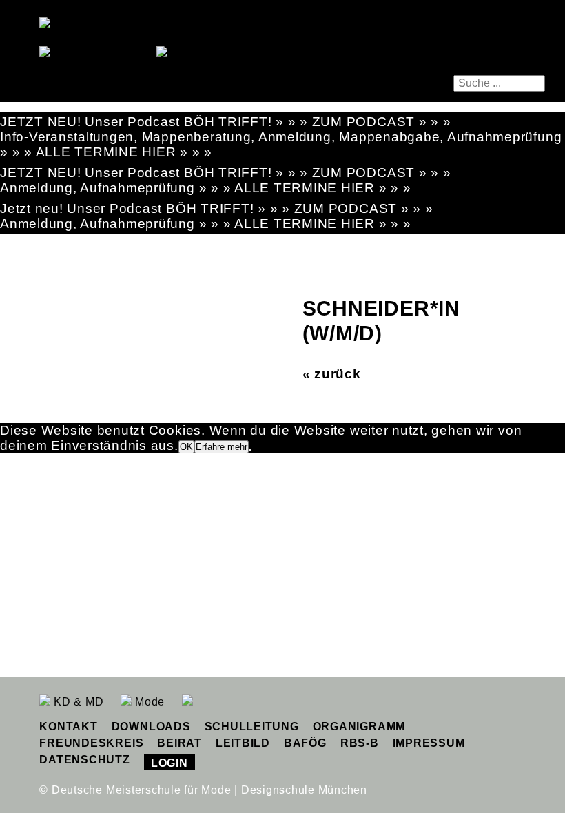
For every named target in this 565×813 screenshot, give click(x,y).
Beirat (179, 743)
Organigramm (359, 726)
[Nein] (250, 450)
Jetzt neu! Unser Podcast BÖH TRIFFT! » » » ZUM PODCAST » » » (216, 208)
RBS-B (359, 743)
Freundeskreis (91, 743)
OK (186, 447)
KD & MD (76, 702)
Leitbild (243, 743)
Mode (148, 702)
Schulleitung (252, 726)
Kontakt (68, 726)
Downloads (151, 726)
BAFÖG (305, 743)
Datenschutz (84, 759)
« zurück (331, 374)
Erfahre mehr (221, 447)
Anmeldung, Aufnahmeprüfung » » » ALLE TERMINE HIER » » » (205, 188)
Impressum (429, 743)
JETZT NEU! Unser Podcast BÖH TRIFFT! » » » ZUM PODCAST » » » (225, 121)
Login (169, 763)
